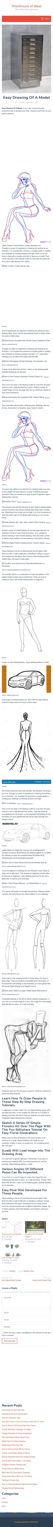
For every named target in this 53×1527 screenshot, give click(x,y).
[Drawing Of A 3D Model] (12, 1227)
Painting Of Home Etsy (10, 1480)
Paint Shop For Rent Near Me (13, 1410)
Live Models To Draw (10, 1257)
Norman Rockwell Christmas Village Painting (18, 1456)
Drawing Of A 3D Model (11, 1234)
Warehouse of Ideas (27, 6)
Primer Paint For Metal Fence (13, 1468)
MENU (46, 19)
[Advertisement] (26, 144)
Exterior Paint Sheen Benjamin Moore (16, 1453)
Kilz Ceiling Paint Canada (11, 1279)
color (4, 1498)
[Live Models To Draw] (12, 1250)
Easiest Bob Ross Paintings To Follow (16, 1429)
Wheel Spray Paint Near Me (12, 1445)
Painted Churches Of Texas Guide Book (17, 1433)
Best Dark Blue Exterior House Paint (15, 1437)
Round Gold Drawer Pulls (41, 1279)
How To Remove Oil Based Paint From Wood (19, 1425)
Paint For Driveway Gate (11, 1417)
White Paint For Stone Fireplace (14, 1441)
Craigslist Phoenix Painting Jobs (14, 1464)
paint (4, 1506)
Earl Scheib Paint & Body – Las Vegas (16, 1460)
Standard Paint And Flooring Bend (14, 1414)
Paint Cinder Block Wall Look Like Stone (17, 1476)
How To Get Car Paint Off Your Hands (16, 1449)
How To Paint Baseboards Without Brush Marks (19, 1484)
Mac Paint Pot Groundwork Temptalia (16, 1472)
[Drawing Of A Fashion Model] (35, 1227)
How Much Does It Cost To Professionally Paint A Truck (23, 1421)
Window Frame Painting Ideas (13, 1488)
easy (32, 1271)
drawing (12, 1271)
